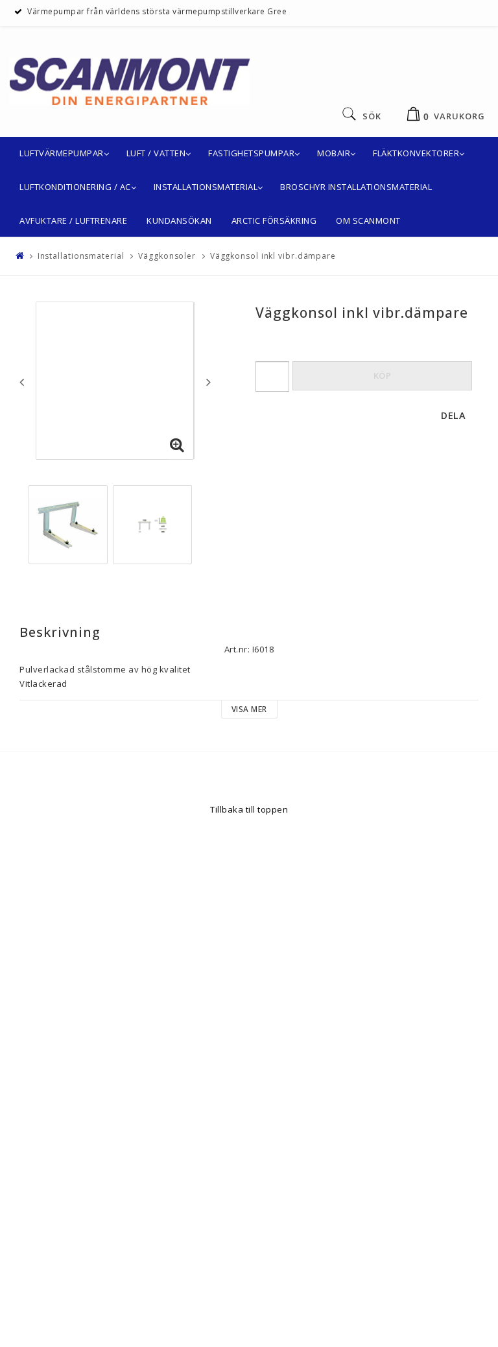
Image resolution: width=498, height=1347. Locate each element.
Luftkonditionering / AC (75, 187)
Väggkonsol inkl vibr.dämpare (273, 255)
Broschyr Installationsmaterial (356, 187)
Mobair (333, 153)
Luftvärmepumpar (61, 153)
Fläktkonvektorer (416, 153)
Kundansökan (179, 220)
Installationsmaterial (206, 187)
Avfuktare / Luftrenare (73, 220)
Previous (21, 381)
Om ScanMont (368, 220)
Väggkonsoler (167, 255)
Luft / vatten (156, 153)
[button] (177, 445)
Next (208, 381)
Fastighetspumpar (251, 153)
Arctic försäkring (274, 220)
